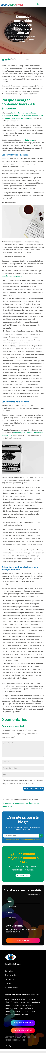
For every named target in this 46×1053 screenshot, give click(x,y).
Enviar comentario (33, 789)
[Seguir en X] (10, 1046)
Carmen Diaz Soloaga (21, 37)
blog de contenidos (23, 1023)
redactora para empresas (12, 276)
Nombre (9, 913)
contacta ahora (23, 1030)
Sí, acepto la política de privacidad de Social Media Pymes (22, 931)
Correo (10, 901)
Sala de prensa (12, 987)
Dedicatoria (10, 975)
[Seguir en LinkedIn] (14, 1046)
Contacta (9, 983)
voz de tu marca (28, 140)
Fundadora (10, 979)
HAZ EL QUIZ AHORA (23, 875)
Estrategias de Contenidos (24, 39)
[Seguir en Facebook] (6, 1046)
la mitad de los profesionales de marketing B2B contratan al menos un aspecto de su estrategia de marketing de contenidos (22, 115)
